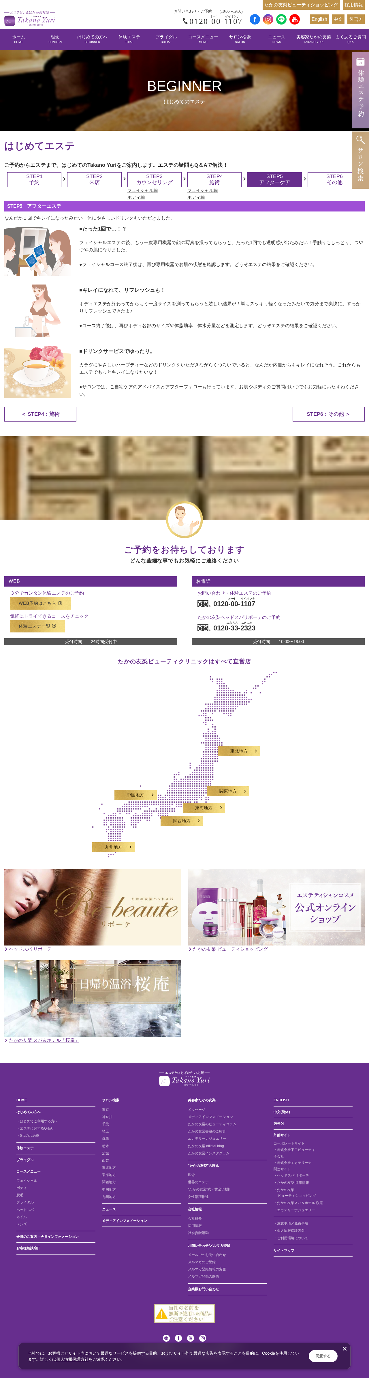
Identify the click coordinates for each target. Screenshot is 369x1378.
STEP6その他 (334, 179)
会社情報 (195, 1209)
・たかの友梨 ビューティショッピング (295, 1192)
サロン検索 (240, 39)
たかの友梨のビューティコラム (212, 1124)
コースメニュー (203, 39)
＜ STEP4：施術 (40, 414)
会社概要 (195, 1218)
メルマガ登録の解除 (203, 1276)
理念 (55, 39)
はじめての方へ (92, 39)
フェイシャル (26, 1181)
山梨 (105, 1160)
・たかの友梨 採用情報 (291, 1183)
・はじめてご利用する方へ (37, 1121)
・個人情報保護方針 (289, 1231)
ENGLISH (281, 1100)
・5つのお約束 (27, 1136)
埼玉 (105, 1131)
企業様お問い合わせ (203, 1289)
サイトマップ (284, 1250)
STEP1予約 (34, 179)
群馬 (105, 1139)
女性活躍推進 (198, 1197)
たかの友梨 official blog (206, 1146)
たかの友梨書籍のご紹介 (207, 1131)
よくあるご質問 (351, 39)
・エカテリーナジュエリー (294, 1210)
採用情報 (353, 4)
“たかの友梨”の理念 (203, 1166)
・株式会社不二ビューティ (294, 1150)
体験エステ (129, 39)
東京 (105, 1110)
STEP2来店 (94, 179)
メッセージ (196, 1110)
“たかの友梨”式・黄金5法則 (209, 1189)
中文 (338, 19)
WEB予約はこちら (38, 603)
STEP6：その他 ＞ (329, 414)
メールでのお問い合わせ (207, 1255)
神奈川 (107, 1117)
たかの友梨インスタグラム (208, 1153)
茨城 (105, 1153)
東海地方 (203, 808)
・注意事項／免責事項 (291, 1223)
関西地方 (182, 821)
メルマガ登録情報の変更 (207, 1269)
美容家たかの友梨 (313, 39)
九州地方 (113, 847)
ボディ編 (136, 197)
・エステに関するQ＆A (34, 1128)
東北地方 (239, 751)
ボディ (21, 1188)
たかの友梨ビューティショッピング (301, 4)
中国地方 (135, 795)
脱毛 (19, 1195)
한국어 (356, 19)
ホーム (18, 39)
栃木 (105, 1146)
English (319, 19)
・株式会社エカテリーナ (293, 1163)
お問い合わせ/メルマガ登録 (209, 1246)
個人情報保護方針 (72, 1359)
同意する (323, 1356)
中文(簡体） (283, 1112)
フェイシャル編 (142, 190)
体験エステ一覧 (34, 626)
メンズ (21, 1224)
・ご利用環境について (291, 1238)
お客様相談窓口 (28, 1248)
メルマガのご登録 (202, 1262)
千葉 (105, 1124)
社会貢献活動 (198, 1233)
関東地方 (228, 791)
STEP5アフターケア (274, 179)
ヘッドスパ (25, 1210)
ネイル (21, 1217)
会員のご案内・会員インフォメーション (47, 1237)
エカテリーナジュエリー (207, 1139)
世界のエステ (198, 1182)
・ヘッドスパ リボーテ (291, 1175)
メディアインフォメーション (124, 1221)
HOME (21, 1100)
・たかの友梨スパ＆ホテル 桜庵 (298, 1203)
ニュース (276, 39)
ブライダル (166, 39)
